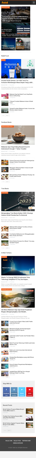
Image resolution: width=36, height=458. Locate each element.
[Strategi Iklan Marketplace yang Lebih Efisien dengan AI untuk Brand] (4, 359)
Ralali (3, 60)
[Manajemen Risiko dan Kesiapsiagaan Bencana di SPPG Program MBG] (4, 330)
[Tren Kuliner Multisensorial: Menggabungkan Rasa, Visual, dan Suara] (4, 236)
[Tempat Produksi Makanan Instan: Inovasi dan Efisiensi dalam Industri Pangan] (4, 110)
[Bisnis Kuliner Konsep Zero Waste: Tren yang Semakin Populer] (4, 243)
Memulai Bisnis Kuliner (8, 126)
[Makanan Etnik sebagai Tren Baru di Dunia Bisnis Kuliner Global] (4, 228)
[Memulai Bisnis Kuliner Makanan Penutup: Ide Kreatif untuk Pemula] (4, 176)
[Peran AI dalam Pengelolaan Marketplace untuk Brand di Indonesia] (4, 366)
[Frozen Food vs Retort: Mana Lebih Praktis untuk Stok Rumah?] (4, 323)
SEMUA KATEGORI (18, 443)
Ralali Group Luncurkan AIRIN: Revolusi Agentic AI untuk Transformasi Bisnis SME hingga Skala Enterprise (15, 19)
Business (4, 257)
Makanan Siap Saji (6, 289)
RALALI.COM (9, 440)
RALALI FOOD (17, 440)
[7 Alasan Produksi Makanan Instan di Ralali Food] (4, 103)
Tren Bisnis (5, 192)
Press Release (5, 7)
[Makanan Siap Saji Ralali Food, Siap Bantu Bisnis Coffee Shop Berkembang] (4, 96)
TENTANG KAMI (26, 440)
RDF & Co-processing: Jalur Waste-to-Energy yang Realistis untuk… (8, 47)
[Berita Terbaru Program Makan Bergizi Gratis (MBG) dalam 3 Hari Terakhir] (29, 411)
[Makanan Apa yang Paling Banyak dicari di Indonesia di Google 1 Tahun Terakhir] (18, 135)
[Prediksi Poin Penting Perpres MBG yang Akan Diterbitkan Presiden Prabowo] (29, 418)
